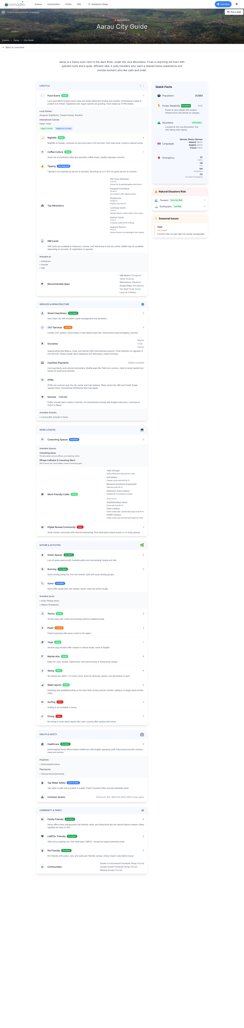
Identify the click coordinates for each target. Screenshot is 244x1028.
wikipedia (35, 12)
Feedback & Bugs (100, 4)
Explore (5, 40)
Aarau (16, 40)
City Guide (29, 40)
